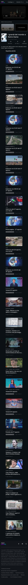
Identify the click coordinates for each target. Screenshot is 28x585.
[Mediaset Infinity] (3, 2)
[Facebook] (18, 543)
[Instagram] (22, 543)
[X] (26, 543)
